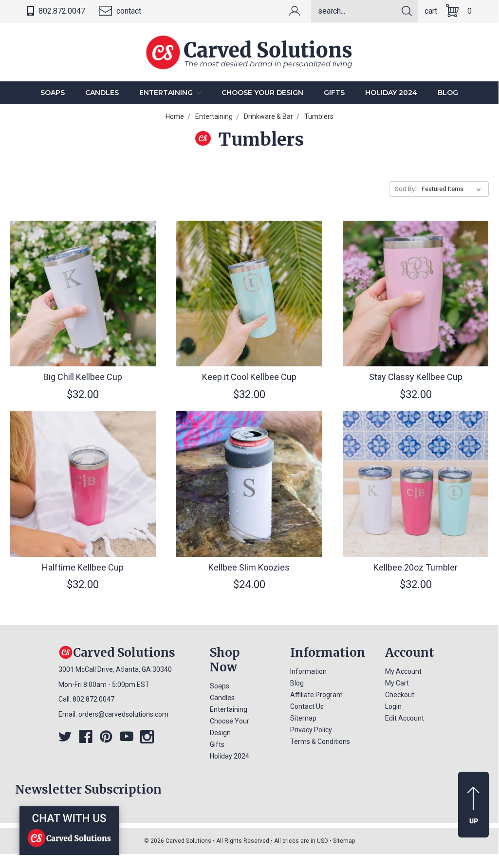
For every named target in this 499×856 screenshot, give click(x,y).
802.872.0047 (61, 11)
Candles (102, 92)
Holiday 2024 (391, 92)
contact (127, 11)
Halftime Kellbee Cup (83, 567)
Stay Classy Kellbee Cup (415, 377)
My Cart (397, 683)
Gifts (334, 92)
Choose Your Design (262, 92)
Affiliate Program (316, 695)
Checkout (399, 695)
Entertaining (167, 92)
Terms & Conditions (320, 741)
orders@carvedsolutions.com (123, 714)
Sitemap (303, 718)
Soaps (52, 92)
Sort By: (405, 188)
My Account (403, 671)
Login (393, 706)
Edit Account (404, 718)
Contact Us (307, 706)
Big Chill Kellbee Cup (82, 377)
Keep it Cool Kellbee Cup (249, 377)
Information (308, 671)
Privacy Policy (311, 730)
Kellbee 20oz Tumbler (415, 567)
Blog (448, 92)
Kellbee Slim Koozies (249, 567)
